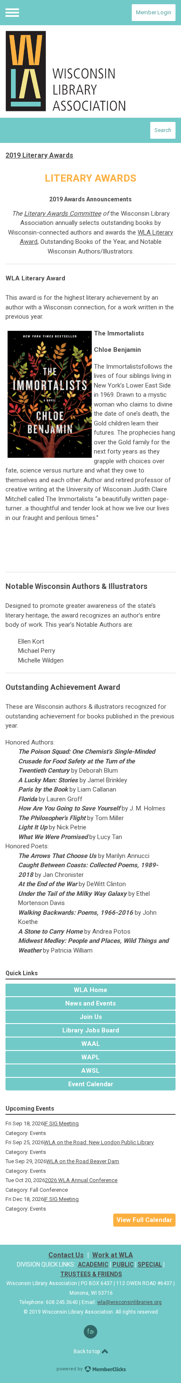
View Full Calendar (144, 1220)
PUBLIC (123, 1264)
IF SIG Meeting (61, 1123)
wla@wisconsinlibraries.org (129, 1302)
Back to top (87, 1351)
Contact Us (66, 1255)
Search (162, 130)
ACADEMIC (93, 1264)
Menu (12, 12)
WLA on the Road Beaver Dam (82, 1161)
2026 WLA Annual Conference (81, 1180)
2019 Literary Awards (39, 155)
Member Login (153, 12)
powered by (70, 1369)
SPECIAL (150, 1264)
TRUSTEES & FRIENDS (91, 1274)
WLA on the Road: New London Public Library (99, 1142)
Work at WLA (112, 1255)
